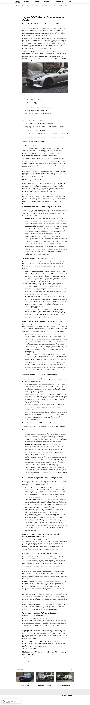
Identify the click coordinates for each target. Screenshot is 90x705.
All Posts (18, 5)
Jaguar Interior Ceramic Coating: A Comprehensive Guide (64, 684)
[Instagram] (73, 695)
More (65, 5)
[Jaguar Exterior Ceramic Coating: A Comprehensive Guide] (45, 677)
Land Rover (44, 5)
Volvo (51, 5)
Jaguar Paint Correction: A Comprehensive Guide (24, 684)
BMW (23, 5)
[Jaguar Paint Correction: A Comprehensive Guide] (25, 677)
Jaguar (24, 657)
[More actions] (67, 14)
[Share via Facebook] (23, 661)
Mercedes (38, 5)
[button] (45, 99)
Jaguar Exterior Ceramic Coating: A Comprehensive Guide (44, 684)
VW (32, 5)
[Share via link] (29, 661)
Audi (28, 5)
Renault (60, 5)
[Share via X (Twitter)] (26, 661)
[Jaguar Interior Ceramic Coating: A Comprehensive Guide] (65, 677)
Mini (55, 5)
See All (72, 669)
